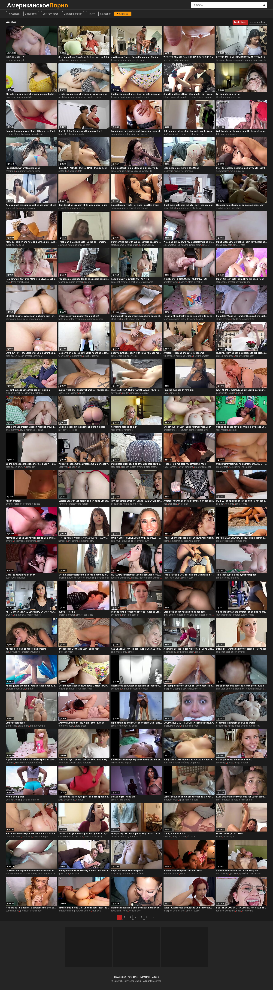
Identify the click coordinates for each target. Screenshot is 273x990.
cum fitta (62, 504)
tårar (13, 282)
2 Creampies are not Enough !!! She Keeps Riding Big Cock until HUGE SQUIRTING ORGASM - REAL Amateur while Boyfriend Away (189, 685)
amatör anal (103, 577)
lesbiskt (167, 836)
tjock (21, 245)
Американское (15, 5)
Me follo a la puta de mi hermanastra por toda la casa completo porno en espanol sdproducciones (31, 94)
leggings (36, 504)
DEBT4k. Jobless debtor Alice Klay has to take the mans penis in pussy (241, 168)
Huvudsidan (14, 14)
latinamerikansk (171, 97)
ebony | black (170, 208)
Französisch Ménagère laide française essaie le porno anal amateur (136, 131)
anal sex (62, 615)
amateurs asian (27, 208)
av (130, 725)
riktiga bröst (234, 725)
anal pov (168, 688)
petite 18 (62, 171)
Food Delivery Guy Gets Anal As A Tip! (130, 279)
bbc (165, 504)
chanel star (64, 393)
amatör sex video (84, 615)
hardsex (201, 134)
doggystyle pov (146, 245)
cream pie (236, 97)
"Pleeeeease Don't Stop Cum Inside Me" (78, 649)
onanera (122, 836)
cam (88, 245)
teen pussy (221, 245)
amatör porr (36, 910)
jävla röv (234, 873)
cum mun (116, 541)
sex (248, 282)
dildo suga (221, 762)
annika (98, 97)
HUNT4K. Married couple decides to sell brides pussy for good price (241, 353)
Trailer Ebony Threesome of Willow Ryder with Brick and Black (189, 538)
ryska (232, 171)
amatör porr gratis (186, 208)
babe (238, 910)
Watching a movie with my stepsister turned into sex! (189, 242)
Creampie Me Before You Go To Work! (235, 722)
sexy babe (116, 393)
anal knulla (116, 134)
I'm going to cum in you (228, 94)
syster (227, 208)
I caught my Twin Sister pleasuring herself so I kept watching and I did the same (136, 833)
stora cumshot (146, 282)
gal (22, 60)
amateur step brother (147, 467)
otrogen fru (69, 799)
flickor (219, 836)
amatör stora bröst (250, 725)
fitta (218, 134)
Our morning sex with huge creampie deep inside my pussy (136, 242)
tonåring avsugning (120, 577)
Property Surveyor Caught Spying (23, 168)
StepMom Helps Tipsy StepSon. (127, 870)
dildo (83, 208)
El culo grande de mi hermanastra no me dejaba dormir (83, 94)
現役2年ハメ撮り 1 (15, 57)
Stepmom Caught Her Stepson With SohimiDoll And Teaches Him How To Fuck (31, 427)
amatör (9, 60)
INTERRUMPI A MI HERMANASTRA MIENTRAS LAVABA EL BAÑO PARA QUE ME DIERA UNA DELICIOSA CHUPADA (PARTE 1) (241, 57)
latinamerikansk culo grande (230, 60)
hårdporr (62, 541)
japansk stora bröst (139, 393)
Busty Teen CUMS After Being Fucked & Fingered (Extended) (189, 759)
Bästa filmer (31, 14)
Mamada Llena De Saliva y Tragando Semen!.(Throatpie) (31, 538)
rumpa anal (241, 541)
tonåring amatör (119, 60)
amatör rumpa (37, 725)
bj (17, 208)
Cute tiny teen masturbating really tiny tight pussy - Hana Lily (241, 242)
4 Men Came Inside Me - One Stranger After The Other (83, 907)
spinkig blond (142, 97)
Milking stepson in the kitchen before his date (81, 427)
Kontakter (145, 977)
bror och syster (128, 467)
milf (113, 873)
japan (17, 60)
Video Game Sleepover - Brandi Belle (183, 870)
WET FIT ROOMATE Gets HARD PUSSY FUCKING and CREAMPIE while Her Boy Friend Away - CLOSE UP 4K (189, 57)
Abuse (155, 977)
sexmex (233, 430)
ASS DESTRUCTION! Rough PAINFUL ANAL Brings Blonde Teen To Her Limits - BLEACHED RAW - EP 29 (136, 649)
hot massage (222, 873)
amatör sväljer (193, 910)
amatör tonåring (34, 762)
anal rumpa (169, 725)
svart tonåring (186, 467)
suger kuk (10, 208)
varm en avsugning (86, 577)
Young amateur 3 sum (175, 833)
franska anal (23, 282)
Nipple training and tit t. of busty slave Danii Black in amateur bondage (136, 722)
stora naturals (84, 762)
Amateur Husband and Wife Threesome (184, 353)
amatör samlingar (94, 319)
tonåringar (229, 356)
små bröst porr (34, 615)
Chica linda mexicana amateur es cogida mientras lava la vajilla (241, 611)
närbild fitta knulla (238, 467)
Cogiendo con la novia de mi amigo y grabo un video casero (241, 427)
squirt (232, 836)
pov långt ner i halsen (205, 615)
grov (166, 615)
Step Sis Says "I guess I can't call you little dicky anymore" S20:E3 (83, 759)
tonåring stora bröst (191, 245)
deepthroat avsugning (25, 541)
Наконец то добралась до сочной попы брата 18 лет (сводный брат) (241, 205)
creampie (10, 171)
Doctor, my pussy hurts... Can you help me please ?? (136, 94)
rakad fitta (236, 319)
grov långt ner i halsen (250, 873)
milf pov (62, 430)
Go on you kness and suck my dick (234, 759)
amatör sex (116, 356)
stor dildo (79, 134)
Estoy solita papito (15, 722)
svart (8, 245)
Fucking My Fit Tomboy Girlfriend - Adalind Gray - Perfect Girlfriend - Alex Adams (136, 611)
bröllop (219, 356)
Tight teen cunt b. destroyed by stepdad (236, 574)
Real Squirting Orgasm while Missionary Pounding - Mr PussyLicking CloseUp (83, 205)
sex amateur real (172, 245)
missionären (247, 799)
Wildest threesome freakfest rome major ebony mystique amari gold (83, 464)
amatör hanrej (30, 873)
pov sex (240, 171)
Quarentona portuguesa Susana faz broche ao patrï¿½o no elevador (136, 685)
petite (166, 541)
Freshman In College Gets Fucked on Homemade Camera (83, 242)
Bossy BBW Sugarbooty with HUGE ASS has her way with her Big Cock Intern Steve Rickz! (136, 353)
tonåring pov (170, 652)
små (142, 60)
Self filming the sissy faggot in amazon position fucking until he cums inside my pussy (83, 796)
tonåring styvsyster (84, 97)
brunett (62, 134)
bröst (199, 208)
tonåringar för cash (244, 356)
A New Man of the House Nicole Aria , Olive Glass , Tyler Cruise (189, 649)
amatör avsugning (25, 171)
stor (69, 430)
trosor (21, 356)
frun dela (96, 910)
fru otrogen (169, 356)
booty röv (140, 319)
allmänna (29, 393)
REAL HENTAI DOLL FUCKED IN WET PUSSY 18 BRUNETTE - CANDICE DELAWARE (83, 168)
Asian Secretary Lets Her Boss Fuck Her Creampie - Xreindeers (136, 205)
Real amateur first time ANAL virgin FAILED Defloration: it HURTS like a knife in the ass (31, 279)
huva (13, 577)
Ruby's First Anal (66, 611)
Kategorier (105, 14)
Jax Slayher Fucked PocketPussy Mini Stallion (134, 57)
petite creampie (76, 319)
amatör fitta (12, 134)
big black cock (134, 171)
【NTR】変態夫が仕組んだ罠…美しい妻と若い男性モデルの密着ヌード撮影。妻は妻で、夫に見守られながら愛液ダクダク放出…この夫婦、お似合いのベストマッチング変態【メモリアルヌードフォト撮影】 (83, 538)
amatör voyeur (171, 282)
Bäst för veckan (50, 14)
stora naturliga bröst (48, 873)
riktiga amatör (223, 319)
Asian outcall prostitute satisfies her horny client (31, 205)
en (7, 688)
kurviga (231, 393)
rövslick (220, 208)
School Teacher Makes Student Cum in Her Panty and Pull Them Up (31, 131)
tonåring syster (127, 97)
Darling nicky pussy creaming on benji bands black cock (136, 316)
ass (121, 799)
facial (166, 393)
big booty (128, 356)
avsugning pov (128, 541)
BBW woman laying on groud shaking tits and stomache (136, 759)
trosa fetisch (37, 134)
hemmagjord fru (184, 356)
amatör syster (194, 688)
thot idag (21, 577)
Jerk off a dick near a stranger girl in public (28, 390)
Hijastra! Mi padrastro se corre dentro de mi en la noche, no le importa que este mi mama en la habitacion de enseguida (189, 316)
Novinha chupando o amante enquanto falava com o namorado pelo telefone (136, 907)
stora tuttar (182, 430)
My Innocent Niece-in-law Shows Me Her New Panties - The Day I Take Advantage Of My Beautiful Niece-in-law (83, 685)
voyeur (144, 688)
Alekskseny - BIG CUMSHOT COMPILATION (185, 279)
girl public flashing (15, 393)
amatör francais (131, 134)
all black (220, 504)
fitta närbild (132, 245)
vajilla (251, 615)
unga (186, 60)
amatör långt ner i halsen (181, 615)
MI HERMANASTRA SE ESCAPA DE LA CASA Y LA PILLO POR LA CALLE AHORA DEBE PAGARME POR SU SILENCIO (31, 611)
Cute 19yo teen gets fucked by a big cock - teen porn (241, 279)
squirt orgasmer (91, 356)
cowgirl (132, 208)
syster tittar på (134, 836)
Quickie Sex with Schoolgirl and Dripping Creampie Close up (83, 501)
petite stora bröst (185, 652)
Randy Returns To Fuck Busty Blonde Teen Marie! (83, 870)
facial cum (169, 577)
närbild (85, 504)
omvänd (225, 134)
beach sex (229, 541)
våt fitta (191, 836)
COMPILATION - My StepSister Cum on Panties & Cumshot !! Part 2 (31, 353)
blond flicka (11, 725)
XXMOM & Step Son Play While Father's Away (81, 722)
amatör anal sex (31, 799)
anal (8, 282)
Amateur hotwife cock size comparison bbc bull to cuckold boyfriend (189, 501)
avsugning (73, 541)
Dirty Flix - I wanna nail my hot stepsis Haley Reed (241, 649)
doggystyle (133, 60)
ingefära (126, 615)
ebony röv (63, 467)
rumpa (239, 393)
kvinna (114, 762)
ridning (18, 799)
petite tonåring (188, 319)
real (113, 430)
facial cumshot (171, 467)
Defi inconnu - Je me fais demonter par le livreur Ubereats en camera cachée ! (189, 131)
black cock (22, 319)
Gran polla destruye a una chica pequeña (185, 611)
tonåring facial (171, 134)
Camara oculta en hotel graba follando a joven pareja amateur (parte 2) (189, 796)
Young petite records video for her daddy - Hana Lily (31, 464)
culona (244, 615)
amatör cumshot (187, 134)
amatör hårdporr (14, 504)
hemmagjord (222, 171)
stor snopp (221, 282)
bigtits (128, 762)
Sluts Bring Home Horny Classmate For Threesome (189, 94)
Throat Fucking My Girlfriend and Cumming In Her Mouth (189, 574)
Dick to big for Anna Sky (123, 796)
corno (125, 910)
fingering (72, 171)
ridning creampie (119, 208)
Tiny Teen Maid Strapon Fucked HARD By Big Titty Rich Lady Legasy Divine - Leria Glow (136, 501)
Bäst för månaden (73, 14)
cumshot (115, 282)
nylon (70, 652)
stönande (75, 208)
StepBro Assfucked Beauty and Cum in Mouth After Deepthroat (189, 907)
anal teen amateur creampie (230, 688)
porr (8, 97)
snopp (82, 393)
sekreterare (24, 134)
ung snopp (195, 762)
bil (179, 393)
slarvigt (40, 541)
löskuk (140, 504)
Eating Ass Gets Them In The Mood (181, 168)
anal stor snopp (66, 97)
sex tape (62, 245)
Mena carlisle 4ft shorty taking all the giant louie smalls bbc (31, 242)
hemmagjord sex (76, 245)
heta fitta (63, 319)
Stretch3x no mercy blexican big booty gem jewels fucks (31, 316)
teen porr (168, 60)
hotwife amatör (201, 356)
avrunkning (247, 910)
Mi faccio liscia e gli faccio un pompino (26, 649)
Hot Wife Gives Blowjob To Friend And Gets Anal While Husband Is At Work (31, 833)
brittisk (119, 430)
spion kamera (186, 799)
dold (196, 799)
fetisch (70, 134)
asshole (74, 393)
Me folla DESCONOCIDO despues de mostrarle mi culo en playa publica (241, 538)
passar (83, 60)
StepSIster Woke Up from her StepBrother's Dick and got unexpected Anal (241, 316)
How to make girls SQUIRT (229, 833)
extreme (235, 577)
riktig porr (178, 60)
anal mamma (12, 430)
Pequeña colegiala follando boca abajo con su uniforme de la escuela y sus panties (83, 279)
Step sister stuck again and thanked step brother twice (136, 464)
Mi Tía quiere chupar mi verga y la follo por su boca (31, 685)
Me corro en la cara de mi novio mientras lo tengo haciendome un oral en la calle (83, 353)
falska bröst (64, 60)
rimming (189, 171)
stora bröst (142, 208)
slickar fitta (63, 208)
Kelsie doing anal (15, 796)
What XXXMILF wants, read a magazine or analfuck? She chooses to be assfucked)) (241, 390)
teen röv (168, 762)
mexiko (224, 430)
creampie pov (179, 688)
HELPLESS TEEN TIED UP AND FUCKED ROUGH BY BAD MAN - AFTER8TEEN (136, 390)
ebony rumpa (35, 319)
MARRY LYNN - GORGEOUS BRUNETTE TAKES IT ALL (136, 538)
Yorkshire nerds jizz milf (124, 427)
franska (143, 134)
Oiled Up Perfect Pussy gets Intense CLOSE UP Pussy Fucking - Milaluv (241, 464)
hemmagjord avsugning (151, 577)
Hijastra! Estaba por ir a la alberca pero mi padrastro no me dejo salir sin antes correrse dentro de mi (31, 759)
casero (87, 282)
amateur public (118, 171)
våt (65, 652)
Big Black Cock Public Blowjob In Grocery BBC (134, 168)
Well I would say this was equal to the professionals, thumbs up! (241, 131)
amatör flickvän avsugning (202, 97)
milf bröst (39, 393)
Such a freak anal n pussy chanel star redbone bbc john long (83, 390)
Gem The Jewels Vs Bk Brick (20, 574)
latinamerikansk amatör (228, 615)
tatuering (63, 725)
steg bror (115, 467)
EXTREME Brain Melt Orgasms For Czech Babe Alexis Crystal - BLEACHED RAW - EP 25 (241, 796)
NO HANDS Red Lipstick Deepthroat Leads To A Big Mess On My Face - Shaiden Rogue (136, 574)
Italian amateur (13, 501)
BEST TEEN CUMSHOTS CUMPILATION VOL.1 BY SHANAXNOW (241, 907)
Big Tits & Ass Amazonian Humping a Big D (80, 131)
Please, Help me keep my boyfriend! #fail (185, 464)
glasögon (30, 467)
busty (71, 725)
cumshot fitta (12, 910)
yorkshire (128, 430)
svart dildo (147, 171)
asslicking (179, 171)
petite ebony (128, 319)
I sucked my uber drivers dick (179, 390)
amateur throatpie (230, 799)
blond (219, 97)
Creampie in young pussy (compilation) (78, 316)
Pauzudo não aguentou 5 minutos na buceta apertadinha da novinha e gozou (31, 870)
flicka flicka (81, 688)
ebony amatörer (192, 541)
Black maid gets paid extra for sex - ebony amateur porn (189, 205)
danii (134, 725)
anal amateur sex (67, 577)
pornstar (24, 910)
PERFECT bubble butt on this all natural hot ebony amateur (241, 501)
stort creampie (118, 245)
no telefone (135, 910)
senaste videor (257, 22)
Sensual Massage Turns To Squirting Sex (237, 870)
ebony (15, 245)
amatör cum (251, 60)
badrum (183, 282)
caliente (262, 60)
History (91, 14)
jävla (22, 430)
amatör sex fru (86, 541)
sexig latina (23, 725)
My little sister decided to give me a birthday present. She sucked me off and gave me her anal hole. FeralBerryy (83, 574)
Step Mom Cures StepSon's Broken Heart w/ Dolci (83, 57)
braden (226, 97)
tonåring (115, 97)
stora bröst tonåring (199, 430)
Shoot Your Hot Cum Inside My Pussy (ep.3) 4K (187, 427)
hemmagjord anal (34, 430)
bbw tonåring (137, 873)
